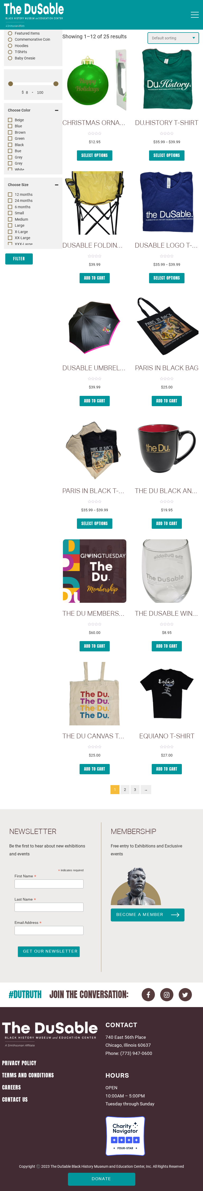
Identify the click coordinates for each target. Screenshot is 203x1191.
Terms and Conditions (28, 1075)
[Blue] (10, 126)
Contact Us (15, 1100)
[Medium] (10, 219)
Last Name (25, 899)
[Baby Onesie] (10, 58)
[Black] (10, 145)
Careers (11, 1087)
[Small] (10, 213)
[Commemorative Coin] (10, 40)
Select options (94, 155)
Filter (19, 259)
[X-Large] (10, 232)
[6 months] (10, 207)
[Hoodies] (10, 46)
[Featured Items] (10, 33)
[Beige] (10, 120)
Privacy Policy (19, 1063)
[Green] (10, 138)
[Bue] (10, 151)
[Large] (10, 225)
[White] (10, 170)
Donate (101, 1179)
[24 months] (10, 200)
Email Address (28, 922)
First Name (25, 876)
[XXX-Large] (10, 244)
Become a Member (139, 915)
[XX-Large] (10, 238)
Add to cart (94, 278)
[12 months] (10, 194)
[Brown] (10, 132)
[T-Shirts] (10, 52)
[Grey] (10, 157)
